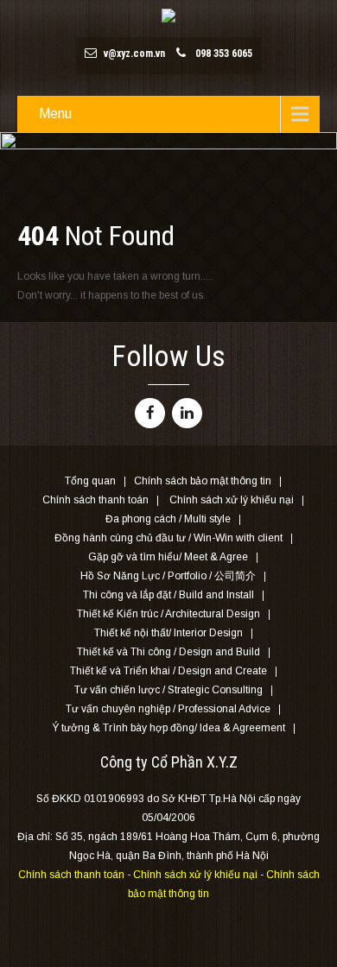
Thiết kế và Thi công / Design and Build (168, 653)
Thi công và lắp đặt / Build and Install (168, 596)
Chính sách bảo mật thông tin (202, 482)
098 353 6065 (223, 53)
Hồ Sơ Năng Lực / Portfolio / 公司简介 (168, 577)
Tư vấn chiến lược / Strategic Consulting (168, 691)
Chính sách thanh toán (95, 501)
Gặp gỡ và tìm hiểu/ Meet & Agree (168, 558)
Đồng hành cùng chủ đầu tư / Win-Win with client (168, 539)
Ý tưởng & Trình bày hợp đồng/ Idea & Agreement (168, 729)
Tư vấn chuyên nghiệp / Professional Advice (168, 710)
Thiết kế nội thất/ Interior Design (168, 634)
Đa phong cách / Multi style (168, 520)
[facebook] (150, 413)
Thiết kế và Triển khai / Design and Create (168, 672)
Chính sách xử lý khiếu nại (231, 501)
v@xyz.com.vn (134, 53)
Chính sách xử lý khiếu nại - (199, 875)
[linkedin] (187, 413)
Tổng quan (90, 482)
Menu (55, 113)
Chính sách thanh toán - (75, 875)
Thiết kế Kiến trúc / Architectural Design (168, 615)
